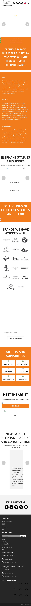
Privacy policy (5, 543)
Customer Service (6, 544)
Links (3, 549)
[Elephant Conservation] (15, 42)
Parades (3, 523)
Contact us (4, 541)
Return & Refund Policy (7, 547)
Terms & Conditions (6, 546)
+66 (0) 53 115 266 (8, 559)
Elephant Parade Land (7, 521)
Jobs (3, 529)
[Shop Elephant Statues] (15, 40)
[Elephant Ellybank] (15, 221)
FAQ (2, 526)
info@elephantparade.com (10, 562)
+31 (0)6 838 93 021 (8, 573)
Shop (3, 520)
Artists (3, 524)
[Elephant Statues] (15, 219)
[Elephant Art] (15, 38)
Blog (15, 415)
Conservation (5, 527)
